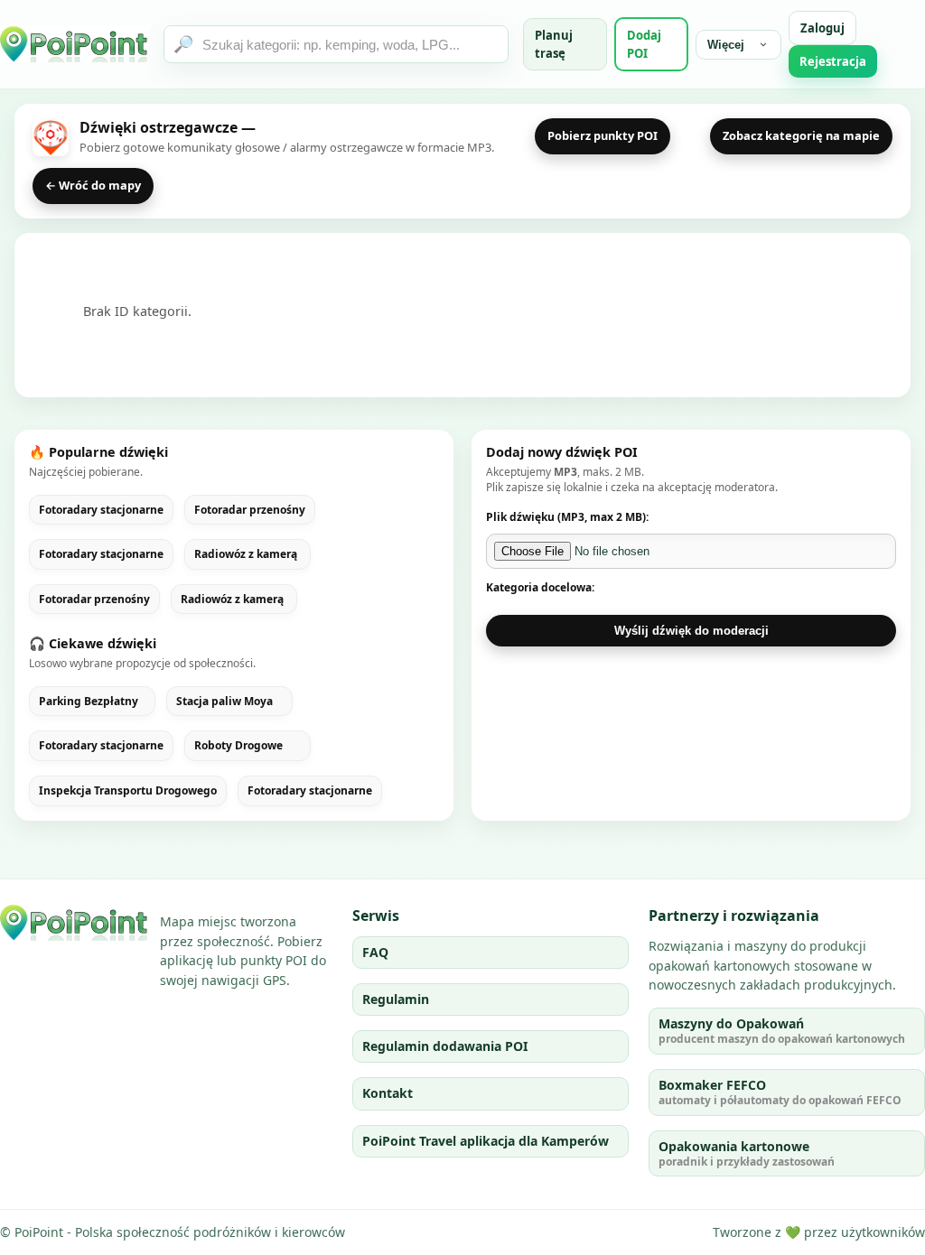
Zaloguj (822, 28)
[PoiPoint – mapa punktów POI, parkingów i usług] (74, 923)
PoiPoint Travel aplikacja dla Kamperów (485, 1140)
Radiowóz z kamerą (245, 554)
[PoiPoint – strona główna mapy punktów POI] (74, 44)
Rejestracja (832, 61)
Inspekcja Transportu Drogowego (128, 791)
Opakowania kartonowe (747, 1153)
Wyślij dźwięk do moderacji (691, 630)
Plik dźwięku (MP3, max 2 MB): (567, 517)
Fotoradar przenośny (249, 510)
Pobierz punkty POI (602, 135)
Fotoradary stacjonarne (101, 510)
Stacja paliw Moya (224, 701)
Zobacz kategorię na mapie (801, 135)
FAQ (375, 952)
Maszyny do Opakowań (782, 1030)
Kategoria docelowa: (540, 587)
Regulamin (395, 999)
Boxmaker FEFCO (780, 1092)
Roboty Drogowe (238, 746)
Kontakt (387, 1093)
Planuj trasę (554, 44)
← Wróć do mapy (93, 185)
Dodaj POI (644, 44)
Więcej (725, 44)
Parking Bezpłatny (88, 701)
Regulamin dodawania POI (445, 1046)
